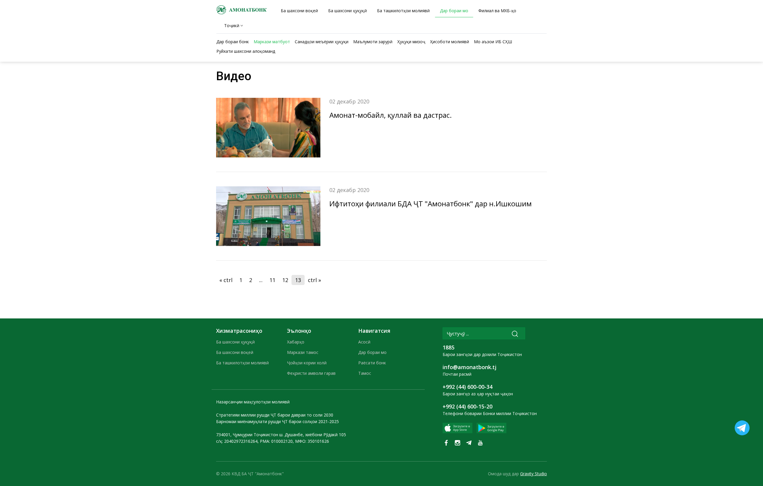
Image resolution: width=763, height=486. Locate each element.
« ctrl (225, 280)
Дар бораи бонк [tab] (232, 41)
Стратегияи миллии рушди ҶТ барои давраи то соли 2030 (274, 415)
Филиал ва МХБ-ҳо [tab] (497, 10)
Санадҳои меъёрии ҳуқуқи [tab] (321, 41)
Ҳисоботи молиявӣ (449, 41)
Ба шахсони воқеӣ (234, 352)
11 (272, 280)
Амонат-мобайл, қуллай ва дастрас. (390, 115)
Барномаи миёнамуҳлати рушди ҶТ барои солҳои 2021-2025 (277, 421)
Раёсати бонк (372, 363)
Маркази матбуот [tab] (272, 41)
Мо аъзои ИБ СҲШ (493, 41)
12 (285, 280)
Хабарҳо (295, 342)
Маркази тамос (302, 352)
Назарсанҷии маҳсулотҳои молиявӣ (253, 402)
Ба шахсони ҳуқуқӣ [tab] (347, 10)
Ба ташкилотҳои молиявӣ (242, 363)
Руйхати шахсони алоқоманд (245, 51)
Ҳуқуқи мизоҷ (411, 41)
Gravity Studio (533, 473)
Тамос (364, 373)
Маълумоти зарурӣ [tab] (373, 41)
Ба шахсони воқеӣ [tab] (299, 10)
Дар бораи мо (372, 352)
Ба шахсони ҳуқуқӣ (235, 342)
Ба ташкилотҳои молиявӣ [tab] (403, 10)
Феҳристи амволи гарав (311, 373)
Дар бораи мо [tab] (454, 10)
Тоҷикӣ (231, 25)
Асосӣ (364, 342)
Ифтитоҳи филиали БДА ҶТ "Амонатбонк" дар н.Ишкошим (430, 203)
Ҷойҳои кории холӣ (307, 363)
